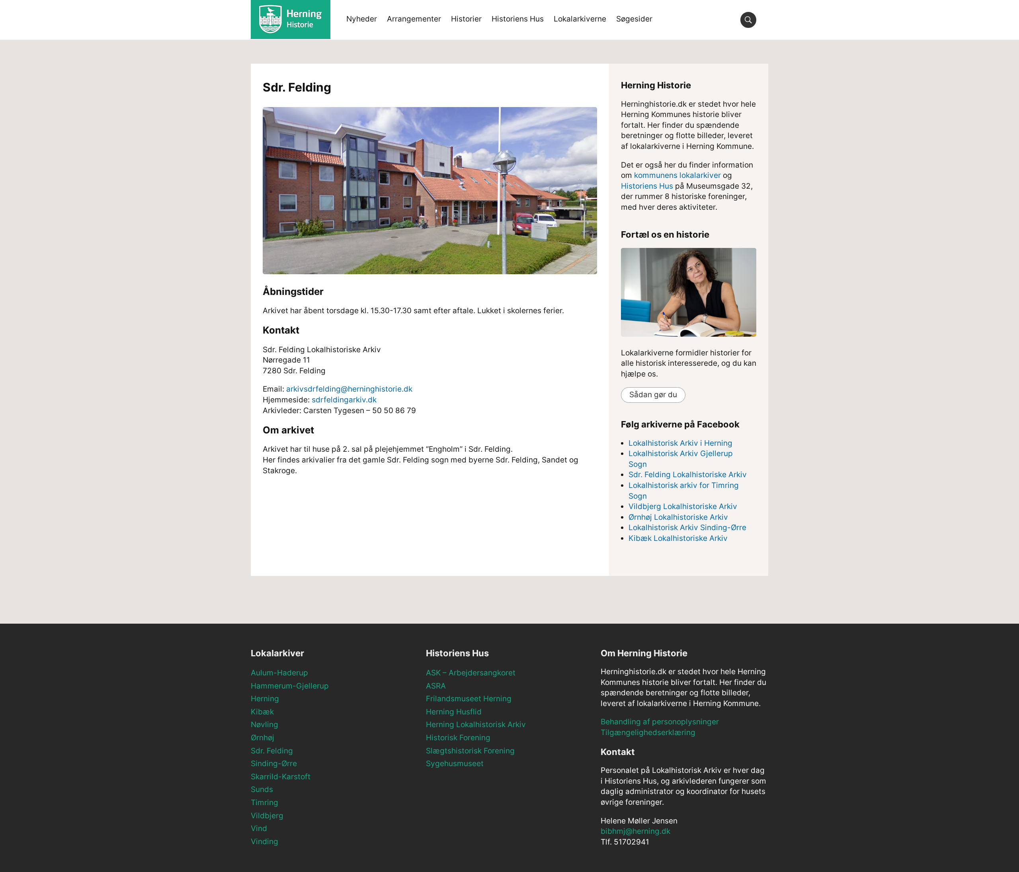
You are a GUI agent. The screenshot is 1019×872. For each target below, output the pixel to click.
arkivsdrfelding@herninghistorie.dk (349, 389)
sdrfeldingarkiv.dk (344, 399)
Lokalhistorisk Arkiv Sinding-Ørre (687, 527)
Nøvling (264, 724)
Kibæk (262, 711)
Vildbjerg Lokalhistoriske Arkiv (683, 506)
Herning (265, 698)
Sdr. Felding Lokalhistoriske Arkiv (688, 474)
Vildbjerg (267, 815)
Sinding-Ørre (274, 763)
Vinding (264, 841)
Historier (466, 18)
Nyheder (361, 18)
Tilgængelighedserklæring (648, 732)
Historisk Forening (458, 737)
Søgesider (634, 18)
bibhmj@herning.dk (635, 831)
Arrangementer (414, 18)
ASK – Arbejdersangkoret (470, 672)
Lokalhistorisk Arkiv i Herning (680, 443)
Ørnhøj (262, 737)
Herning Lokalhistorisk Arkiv (476, 724)
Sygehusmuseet (455, 763)
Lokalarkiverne (580, 18)
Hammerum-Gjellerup (290, 686)
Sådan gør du (653, 394)
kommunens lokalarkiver (677, 175)
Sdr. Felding (272, 750)
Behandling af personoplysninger (660, 721)
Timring (264, 802)
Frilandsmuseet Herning (468, 698)
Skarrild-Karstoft (280, 776)
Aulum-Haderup (279, 672)
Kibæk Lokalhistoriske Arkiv (678, 538)
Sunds (262, 789)
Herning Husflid (454, 711)
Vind (259, 828)
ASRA (436, 686)
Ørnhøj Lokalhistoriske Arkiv (678, 517)
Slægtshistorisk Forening (470, 750)
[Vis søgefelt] (748, 20)
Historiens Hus (518, 18)
